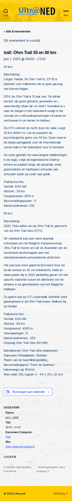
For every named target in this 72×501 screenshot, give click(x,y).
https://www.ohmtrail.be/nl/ (20, 446)
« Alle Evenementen (17, 31)
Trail (8, 436)
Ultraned (19, 493)
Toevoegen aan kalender (28, 391)
